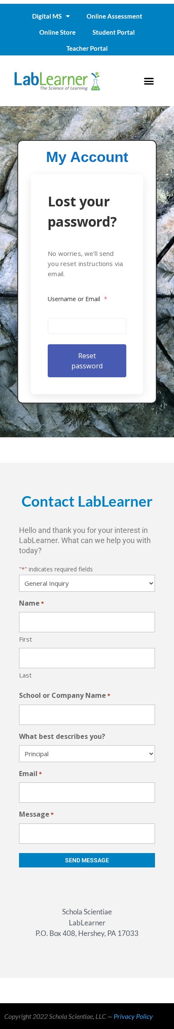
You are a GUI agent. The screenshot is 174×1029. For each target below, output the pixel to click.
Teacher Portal (87, 48)
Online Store (57, 32)
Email (30, 773)
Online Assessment (114, 16)
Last (25, 675)
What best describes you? (62, 736)
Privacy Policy (133, 1016)
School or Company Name (64, 695)
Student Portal (113, 32)
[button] (149, 81)
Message (36, 814)
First (25, 639)
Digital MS (47, 16)
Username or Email (77, 299)
